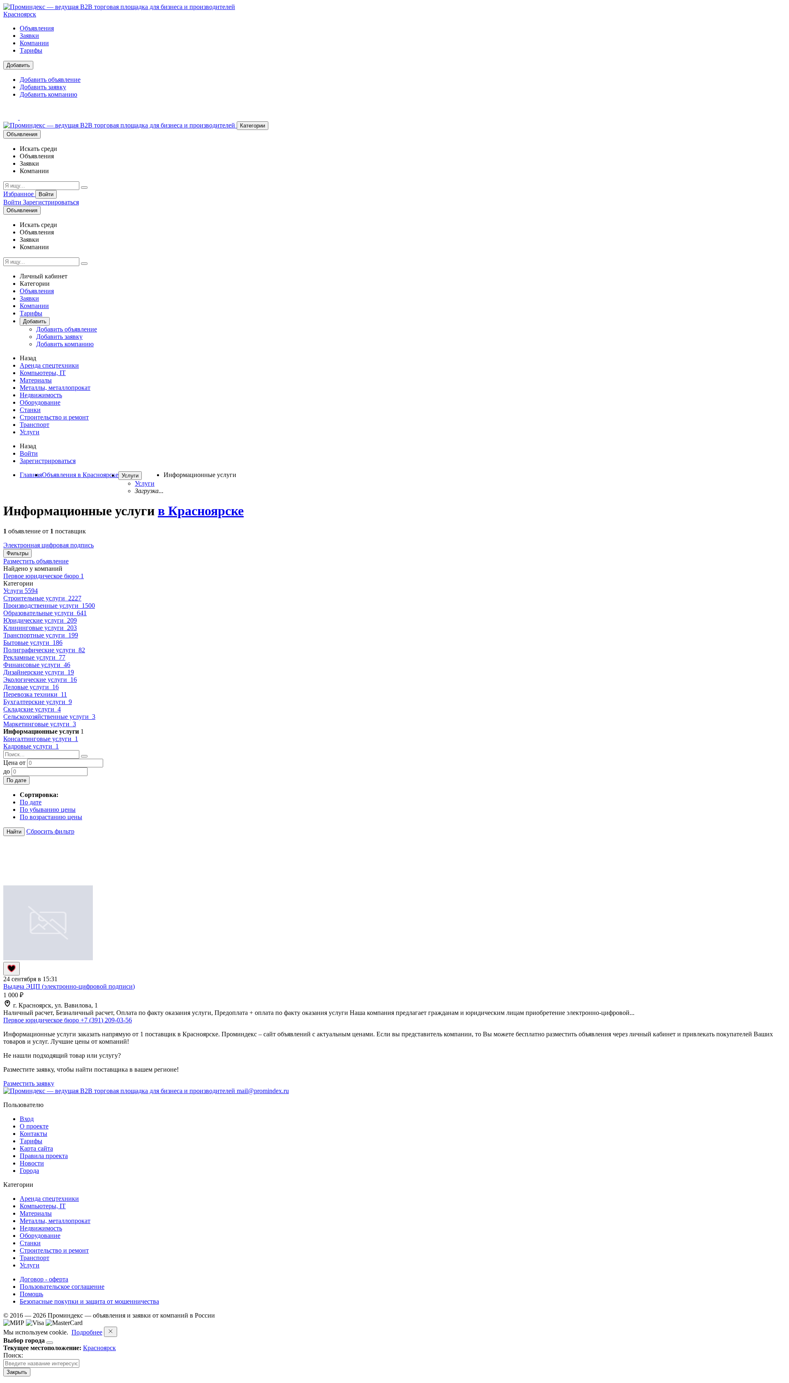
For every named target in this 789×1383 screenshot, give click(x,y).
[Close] (49, 1342)
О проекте (34, 1126)
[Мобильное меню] (27, 117)
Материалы (36, 380)
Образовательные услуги (45, 612)
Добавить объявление (50, 79)
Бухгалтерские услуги (37, 701)
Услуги (29, 432)
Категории (252, 126)
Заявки (29, 35)
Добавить (18, 65)
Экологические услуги (40, 679)
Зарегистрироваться (51, 202)
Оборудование (40, 402)
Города (29, 1170)
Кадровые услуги (31, 746)
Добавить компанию (48, 94)
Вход (27, 1118)
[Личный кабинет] (11, 117)
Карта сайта (36, 1148)
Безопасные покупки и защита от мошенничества (89, 1301)
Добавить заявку (43, 86)
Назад (28, 357)
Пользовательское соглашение (62, 1286)
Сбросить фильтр (50, 831)
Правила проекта (44, 1155)
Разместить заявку (28, 1083)
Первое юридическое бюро (43, 575)
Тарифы (31, 50)
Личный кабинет (43, 276)
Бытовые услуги (32, 642)
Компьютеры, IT (43, 372)
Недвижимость (41, 395)
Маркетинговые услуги (39, 723)
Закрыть (17, 1372)
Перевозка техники (35, 694)
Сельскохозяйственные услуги (49, 716)
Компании (34, 42)
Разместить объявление (36, 561)
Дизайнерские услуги (38, 672)
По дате (16, 780)
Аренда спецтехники (49, 365)
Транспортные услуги (40, 635)
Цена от (14, 762)
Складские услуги (32, 709)
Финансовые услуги (36, 664)
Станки (30, 409)
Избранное (19, 193)
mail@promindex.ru (263, 1090)
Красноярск (19, 14)
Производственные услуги (49, 605)
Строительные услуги (42, 598)
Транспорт (34, 424)
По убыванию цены (48, 809)
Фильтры (17, 553)
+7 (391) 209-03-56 (106, 1020)
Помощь (31, 1293)
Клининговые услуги (40, 627)
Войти (46, 194)
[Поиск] (84, 187)
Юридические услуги (40, 620)
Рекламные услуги (34, 657)
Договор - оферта (44, 1279)
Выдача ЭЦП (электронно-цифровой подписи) (69, 986)
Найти (14, 832)
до (6, 771)
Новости (32, 1163)
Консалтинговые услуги (40, 738)
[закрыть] (110, 1332)
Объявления (37, 28)
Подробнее (87, 1332)
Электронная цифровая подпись (48, 545)
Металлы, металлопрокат (55, 387)
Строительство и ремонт (54, 417)
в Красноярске (201, 510)
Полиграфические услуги (44, 649)
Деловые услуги (31, 686)
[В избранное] (11, 968)
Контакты (33, 1133)
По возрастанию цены (51, 816)
